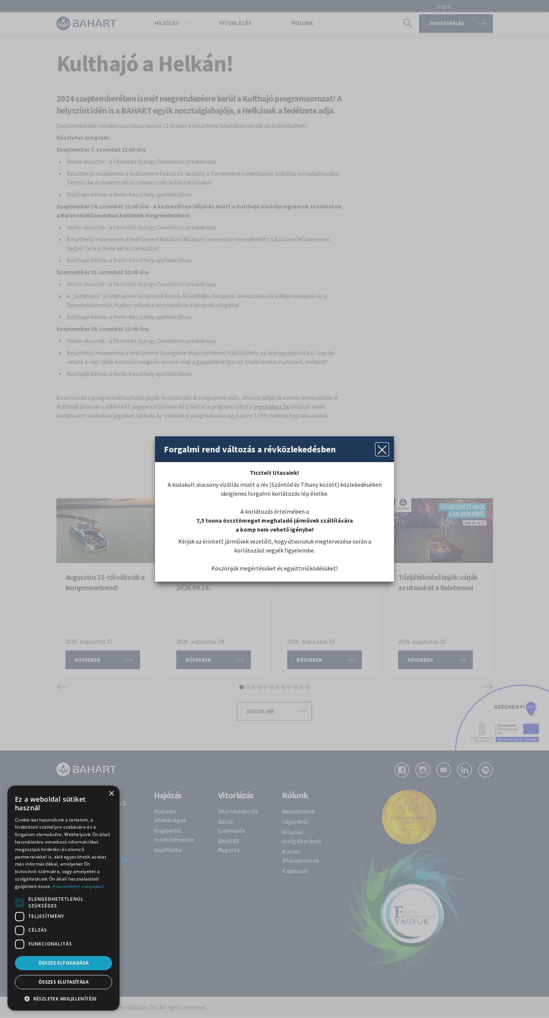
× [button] (111, 793)
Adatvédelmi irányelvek (78, 886)
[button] (63, 998)
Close (382, 449)
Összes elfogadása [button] (63, 963)
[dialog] (63, 898)
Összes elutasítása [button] (63, 982)
